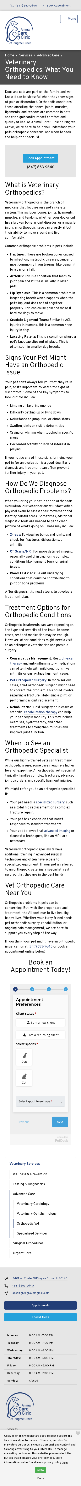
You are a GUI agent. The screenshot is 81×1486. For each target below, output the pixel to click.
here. (65, 1462)
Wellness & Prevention (30, 1174)
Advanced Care (48, 55)
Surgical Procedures (28, 1243)
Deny (40, 1478)
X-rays (15, 535)
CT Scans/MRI (21, 552)
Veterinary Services (25, 1164)
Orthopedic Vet (28, 1224)
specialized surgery (50, 802)
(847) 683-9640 (40, 167)
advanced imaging (57, 831)
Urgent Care (22, 1253)
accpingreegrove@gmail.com (30, 1293)
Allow (40, 1470)
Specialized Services (32, 1234)
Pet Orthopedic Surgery (28, 680)
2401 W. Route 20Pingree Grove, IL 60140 (40, 1278)
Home (9, 55)
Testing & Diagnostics (29, 1184)
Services (25, 55)
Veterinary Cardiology (33, 1204)
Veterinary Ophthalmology (36, 1214)
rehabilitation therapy (40, 712)
